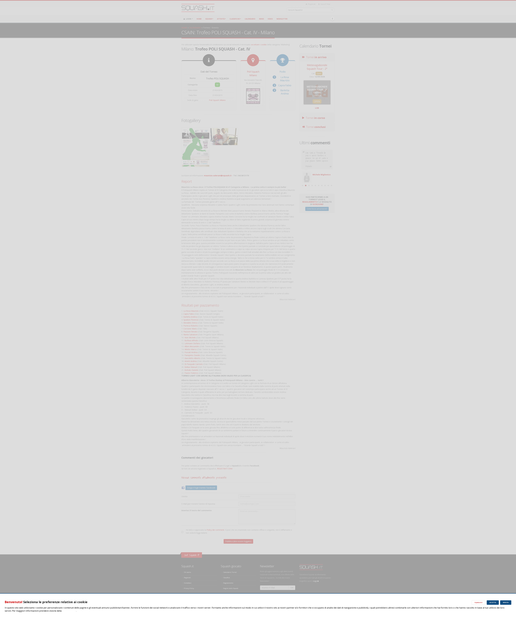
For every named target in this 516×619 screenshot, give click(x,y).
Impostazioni (478, 602)
